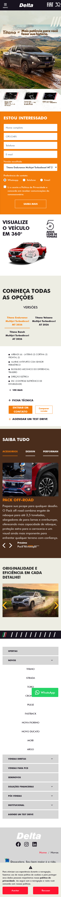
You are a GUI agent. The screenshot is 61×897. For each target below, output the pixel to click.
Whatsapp (13, 180)
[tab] (17, 321)
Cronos (30, 695)
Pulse (30, 704)
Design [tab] (30, 451)
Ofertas (12, 651)
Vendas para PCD (18, 768)
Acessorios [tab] (10, 451)
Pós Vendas (15, 796)
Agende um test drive (20, 814)
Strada (30, 678)
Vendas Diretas (17, 759)
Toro (30, 687)
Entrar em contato (20, 409)
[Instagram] (26, 844)
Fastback (30, 713)
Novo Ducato (30, 731)
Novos (12, 660)
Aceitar (15, 890)
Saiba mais (31, 204)
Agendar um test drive (32, 103)
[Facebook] (18, 844)
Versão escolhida (13, 161)
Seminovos (14, 777)
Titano (30, 669)
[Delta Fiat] (27, 5)
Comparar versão (44, 409)
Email (47, 180)
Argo (30, 749)
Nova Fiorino (30, 722)
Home (43, 852)
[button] (5, 605)
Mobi (30, 740)
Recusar (46, 890)
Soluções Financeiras (21, 786)
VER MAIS (17, 390)
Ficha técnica (22, 400)
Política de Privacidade (33, 187)
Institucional (16, 805)
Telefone (31, 180)
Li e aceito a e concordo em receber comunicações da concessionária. (28, 191)
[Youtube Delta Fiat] (43, 844)
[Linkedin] (34, 844)
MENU (5, 7)
